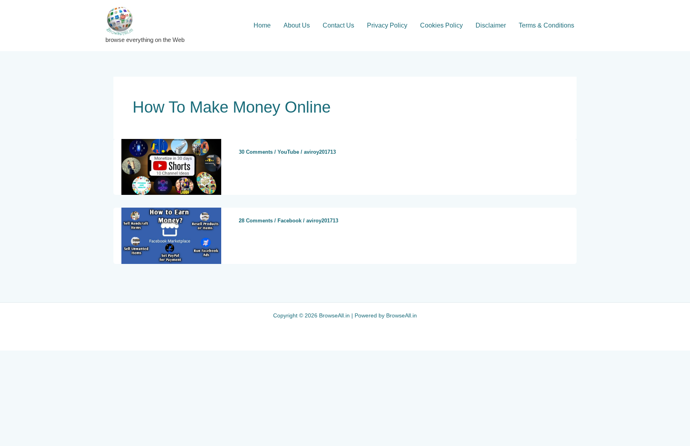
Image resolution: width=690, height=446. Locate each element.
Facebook (289, 221)
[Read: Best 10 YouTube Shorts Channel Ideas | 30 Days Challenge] (171, 166)
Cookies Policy (441, 25)
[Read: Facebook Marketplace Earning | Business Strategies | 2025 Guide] (171, 235)
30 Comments (256, 152)
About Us (297, 25)
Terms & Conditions (546, 25)
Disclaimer (491, 25)
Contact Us (338, 25)
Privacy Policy (387, 25)
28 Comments (256, 221)
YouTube (288, 152)
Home (262, 25)
